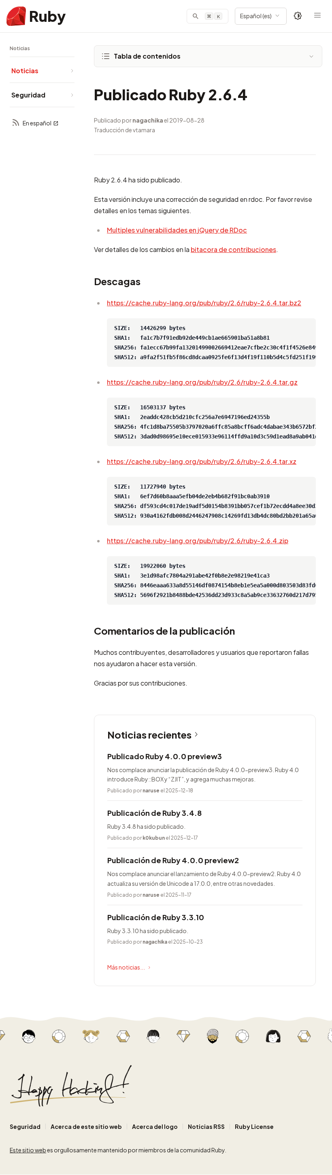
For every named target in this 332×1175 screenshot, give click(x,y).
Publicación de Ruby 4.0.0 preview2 (173, 860)
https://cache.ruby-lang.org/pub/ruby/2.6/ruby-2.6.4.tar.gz (202, 382)
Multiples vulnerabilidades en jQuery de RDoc (177, 230)
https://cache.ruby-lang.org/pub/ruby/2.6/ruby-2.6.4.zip (197, 540)
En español (37, 123)
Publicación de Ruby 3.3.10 (155, 917)
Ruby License (254, 1126)
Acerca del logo (155, 1126)
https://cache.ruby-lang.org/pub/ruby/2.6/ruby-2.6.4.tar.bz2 (204, 303)
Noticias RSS (206, 1126)
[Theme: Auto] (298, 16)
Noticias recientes (149, 734)
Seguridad (25, 1126)
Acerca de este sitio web (86, 1126)
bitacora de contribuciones (233, 249)
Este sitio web (28, 1150)
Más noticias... (126, 967)
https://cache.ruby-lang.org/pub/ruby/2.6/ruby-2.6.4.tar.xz (201, 461)
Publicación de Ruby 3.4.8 (154, 812)
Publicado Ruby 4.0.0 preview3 (164, 756)
